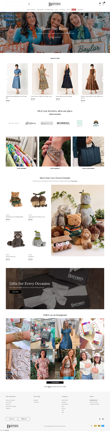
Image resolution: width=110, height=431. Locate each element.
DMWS (60, 426)
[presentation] (7, 79)
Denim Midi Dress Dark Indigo (64, 96)
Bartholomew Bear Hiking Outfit (14, 217)
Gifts (68, 9)
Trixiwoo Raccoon (10, 256)
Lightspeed (7, 430)
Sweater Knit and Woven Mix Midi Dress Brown (92, 97)
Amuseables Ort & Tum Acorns (37, 217)
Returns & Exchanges (11, 406)
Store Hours (9, 402)
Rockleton (31, 256)
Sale (73, 9)
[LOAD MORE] (55, 382)
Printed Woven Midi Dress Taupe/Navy (41, 96)
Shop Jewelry (55, 168)
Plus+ (64, 426)
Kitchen (62, 9)
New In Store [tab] (55, 58)
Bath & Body (31, 9)
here (49, 386)
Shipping (8, 408)
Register (36, 400)
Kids (56, 9)
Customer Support (10, 400)
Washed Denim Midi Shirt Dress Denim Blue (16, 97)
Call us (11, 418)
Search (29, 4)
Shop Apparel (21, 168)
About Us (8, 404)
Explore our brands (55, 114)
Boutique (40, 9)
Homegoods (49, 9)
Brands (80, 9)
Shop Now (74, 181)
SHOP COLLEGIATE (55, 37)
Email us (23, 418)
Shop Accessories (88, 168)
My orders (36, 402)
